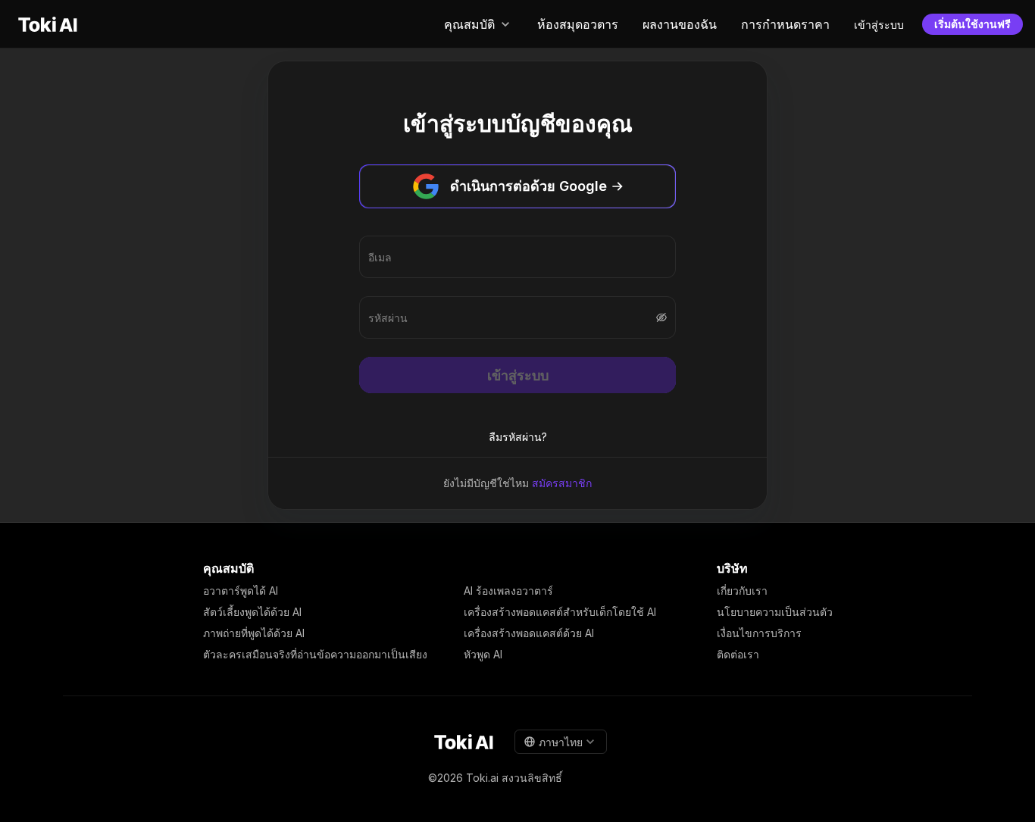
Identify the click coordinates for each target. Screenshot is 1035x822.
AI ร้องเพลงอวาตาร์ (508, 590)
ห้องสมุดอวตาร (577, 24)
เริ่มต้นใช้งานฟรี (972, 23)
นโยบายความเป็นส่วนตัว (775, 611)
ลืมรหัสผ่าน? (518, 436)
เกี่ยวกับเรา (742, 590)
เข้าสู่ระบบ (879, 24)
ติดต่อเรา (738, 654)
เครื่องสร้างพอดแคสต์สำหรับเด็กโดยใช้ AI (560, 611)
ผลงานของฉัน (680, 24)
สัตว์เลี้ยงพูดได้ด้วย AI (252, 611)
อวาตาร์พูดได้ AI (240, 590)
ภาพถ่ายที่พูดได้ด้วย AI (254, 633)
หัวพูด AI (483, 654)
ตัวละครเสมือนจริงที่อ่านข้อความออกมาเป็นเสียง (315, 654)
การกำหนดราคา (785, 24)
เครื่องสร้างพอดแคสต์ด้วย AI (529, 633)
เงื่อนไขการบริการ (759, 633)
